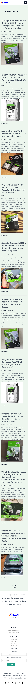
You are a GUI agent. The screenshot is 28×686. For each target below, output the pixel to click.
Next (14, 587)
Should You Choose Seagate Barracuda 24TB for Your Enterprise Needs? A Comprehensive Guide (13, 536)
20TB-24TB (14, 645)
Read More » (4, 67)
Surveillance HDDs (14, 632)
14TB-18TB (14, 643)
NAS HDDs (14, 634)
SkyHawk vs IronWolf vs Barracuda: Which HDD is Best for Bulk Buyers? (13, 133)
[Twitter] (12, 683)
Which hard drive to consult (14, 657)
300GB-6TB (14, 640)
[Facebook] (5, 683)
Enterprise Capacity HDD (14, 630)
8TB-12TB (14, 641)
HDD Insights (4, 31)
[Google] (19, 683)
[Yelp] (22, 683)
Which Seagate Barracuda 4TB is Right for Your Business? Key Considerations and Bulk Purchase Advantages (13, 477)
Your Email (14, 651)
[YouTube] (8, 683)
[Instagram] (15, 683)
